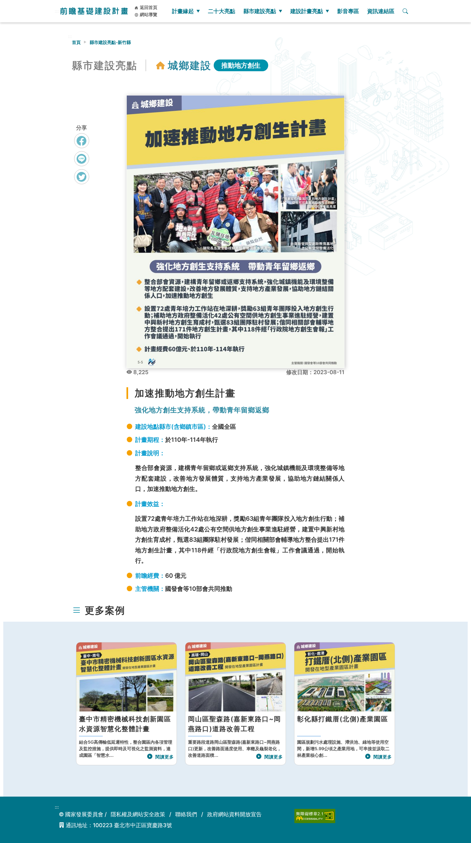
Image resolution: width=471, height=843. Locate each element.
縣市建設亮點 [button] (259, 11)
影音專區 (348, 11)
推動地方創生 (241, 65)
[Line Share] (81, 158)
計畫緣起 (183, 11)
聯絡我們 (186, 814)
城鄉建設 (190, 65)
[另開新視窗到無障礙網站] (314, 815)
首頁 (76, 42)
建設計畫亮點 (306, 11)
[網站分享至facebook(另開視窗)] (81, 145)
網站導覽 (148, 14)
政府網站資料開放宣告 (234, 814)
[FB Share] (81, 140)
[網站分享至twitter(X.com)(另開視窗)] (81, 181)
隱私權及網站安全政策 (138, 814)
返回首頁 (148, 7)
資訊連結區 (380, 11)
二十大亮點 (221, 11)
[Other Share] (81, 176)
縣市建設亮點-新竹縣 (110, 42)
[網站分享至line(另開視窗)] (81, 163)
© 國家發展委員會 (81, 814)
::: (57, 11)
